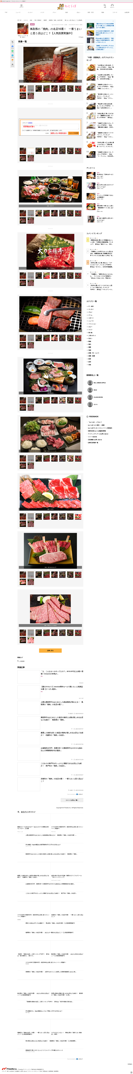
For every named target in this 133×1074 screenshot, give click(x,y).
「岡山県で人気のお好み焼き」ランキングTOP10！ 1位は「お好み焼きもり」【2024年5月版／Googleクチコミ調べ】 (105, 108)
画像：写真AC (55, 81)
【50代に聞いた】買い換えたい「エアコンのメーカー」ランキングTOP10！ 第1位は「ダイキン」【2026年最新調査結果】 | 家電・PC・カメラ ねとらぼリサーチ (101, 267)
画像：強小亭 (50, 393)
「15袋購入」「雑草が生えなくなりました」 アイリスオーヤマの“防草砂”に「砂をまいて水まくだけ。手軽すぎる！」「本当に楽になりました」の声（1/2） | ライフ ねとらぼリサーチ (101, 278)
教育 (89, 359)
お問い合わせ (23, 1071)
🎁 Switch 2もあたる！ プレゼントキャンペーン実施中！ (13, 1)
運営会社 (45, 1071)
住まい (78, 12)
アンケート (90, 168)
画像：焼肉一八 (50, 330)
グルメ (54, 12)
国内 (89, 344)
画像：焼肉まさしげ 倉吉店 (50, 625)
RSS (41, 1071)
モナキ (96, 404)
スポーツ (91, 318)
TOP (6, 12)
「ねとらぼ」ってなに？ (94, 422)
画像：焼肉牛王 (50, 206)
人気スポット (92, 335)
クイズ (42, 12)
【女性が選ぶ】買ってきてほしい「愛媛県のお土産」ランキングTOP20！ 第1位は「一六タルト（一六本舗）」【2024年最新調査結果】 (105, 117)
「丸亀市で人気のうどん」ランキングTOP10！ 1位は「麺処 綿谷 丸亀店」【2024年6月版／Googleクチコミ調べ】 (105, 127)
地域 (66, 12)
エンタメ (30, 12)
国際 (89, 347)
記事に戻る (50, 650)
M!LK (95, 390)
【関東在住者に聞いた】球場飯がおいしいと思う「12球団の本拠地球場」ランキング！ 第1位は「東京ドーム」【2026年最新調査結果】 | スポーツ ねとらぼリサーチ (101, 244)
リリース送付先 (91, 436)
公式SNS (11, 1071)
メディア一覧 (5, 1071)
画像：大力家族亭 (50, 268)
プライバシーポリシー (33, 1071)
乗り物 (90, 332)
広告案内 (17, 1071)
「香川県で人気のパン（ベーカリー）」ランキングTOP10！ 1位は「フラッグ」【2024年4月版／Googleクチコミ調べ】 (105, 98)
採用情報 (51, 1071)
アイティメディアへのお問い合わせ (97, 434)
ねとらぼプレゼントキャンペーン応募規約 (99, 428)
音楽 (89, 364)
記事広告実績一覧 (92, 442)
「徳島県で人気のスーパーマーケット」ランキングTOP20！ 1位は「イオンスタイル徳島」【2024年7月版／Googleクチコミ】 (105, 137)
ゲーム (90, 315)
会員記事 (127, 12)
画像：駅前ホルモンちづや (50, 451)
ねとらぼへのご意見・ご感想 (95, 425)
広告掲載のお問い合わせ (94, 439)
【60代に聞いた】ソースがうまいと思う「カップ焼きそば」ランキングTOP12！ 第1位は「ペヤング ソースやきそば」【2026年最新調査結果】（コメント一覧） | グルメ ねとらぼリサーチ (101, 289)
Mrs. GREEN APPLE (100, 383)
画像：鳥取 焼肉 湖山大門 (50, 567)
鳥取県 (32, 24)
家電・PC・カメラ (93, 353)
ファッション (92, 324)
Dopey (81, 37)
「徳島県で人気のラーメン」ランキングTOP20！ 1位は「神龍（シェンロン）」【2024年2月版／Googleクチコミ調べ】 (105, 88)
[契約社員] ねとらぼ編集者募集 (96, 431)
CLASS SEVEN (98, 397)
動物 (103, 12)
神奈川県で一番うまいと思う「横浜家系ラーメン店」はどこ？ (105, 208)
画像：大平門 (50, 509)
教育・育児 (91, 12)
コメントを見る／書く (72, 800)
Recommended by (71, 794)
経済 (89, 361)
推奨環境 (56, 1071)
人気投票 (21, 661)
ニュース (18, 12)
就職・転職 (91, 356)
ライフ (90, 329)
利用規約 (130, 1064)
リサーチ (115, 12)
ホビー (90, 326)
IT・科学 (91, 306)
